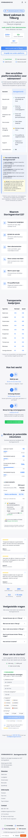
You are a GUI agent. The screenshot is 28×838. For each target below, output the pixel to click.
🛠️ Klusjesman (7, 708)
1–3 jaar (7, 713)
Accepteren (23, 835)
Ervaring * (7, 710)
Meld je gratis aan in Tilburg (14, 48)
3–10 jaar (14, 713)
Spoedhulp (4, 785)
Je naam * (7, 685)
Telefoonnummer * (9, 679)
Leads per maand (8, 449)
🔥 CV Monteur (7, 702)
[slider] (7, 451)
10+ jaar (21, 713)
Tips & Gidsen (5, 801)
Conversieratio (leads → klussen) (10, 464)
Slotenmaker (4, 780)
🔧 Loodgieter (7, 700)
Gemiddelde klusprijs (9, 472)
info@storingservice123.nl (14, 736)
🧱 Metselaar (15, 708)
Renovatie (4, 783)
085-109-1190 (16, 735)
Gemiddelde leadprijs (9, 456)
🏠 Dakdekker (15, 702)
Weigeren (17, 835)
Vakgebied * (8, 698)
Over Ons (3, 795)
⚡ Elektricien (14, 700)
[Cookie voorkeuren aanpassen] (13, 835)
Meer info (7, 835)
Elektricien (4, 774)
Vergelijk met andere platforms (14, 53)
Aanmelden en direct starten (14, 422)
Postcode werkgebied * (10, 691)
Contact (3, 798)
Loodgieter (4, 777)
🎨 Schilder (6, 705)
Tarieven (3, 793)
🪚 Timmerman (14, 705)
